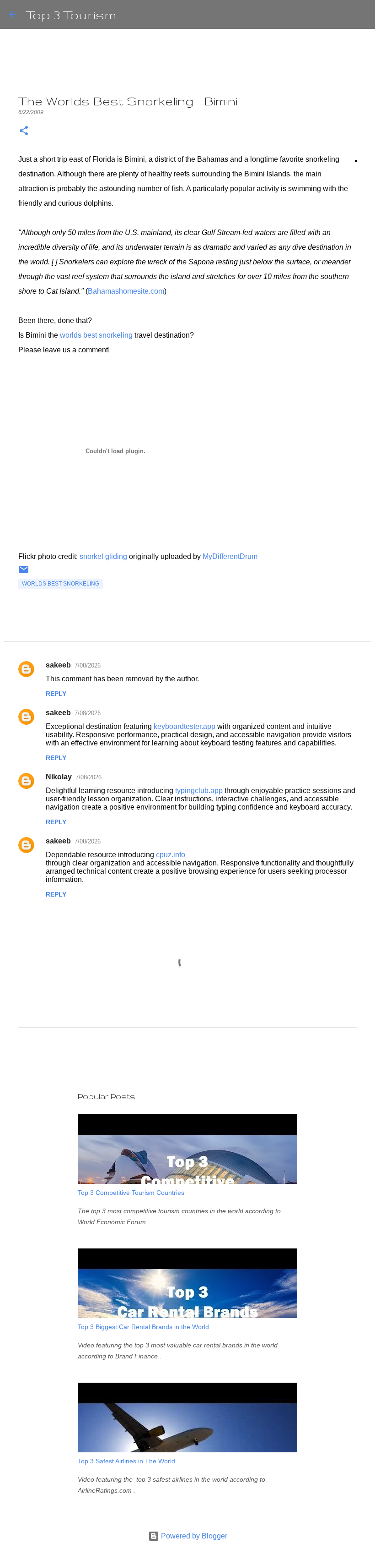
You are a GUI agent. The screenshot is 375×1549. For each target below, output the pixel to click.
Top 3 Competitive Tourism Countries (131, 1192)
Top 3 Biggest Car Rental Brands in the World (143, 1326)
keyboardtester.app (184, 726)
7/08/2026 (88, 665)
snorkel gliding (103, 556)
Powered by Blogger (193, 1536)
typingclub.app (199, 790)
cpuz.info (170, 855)
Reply (56, 693)
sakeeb (58, 665)
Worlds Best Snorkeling (60, 583)
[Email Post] (23, 573)
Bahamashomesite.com (126, 291)
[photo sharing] (356, 159)
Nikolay (59, 777)
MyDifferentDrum (230, 556)
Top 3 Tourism (71, 14)
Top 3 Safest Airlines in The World (126, 1461)
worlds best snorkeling (96, 335)
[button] (23, 131)
